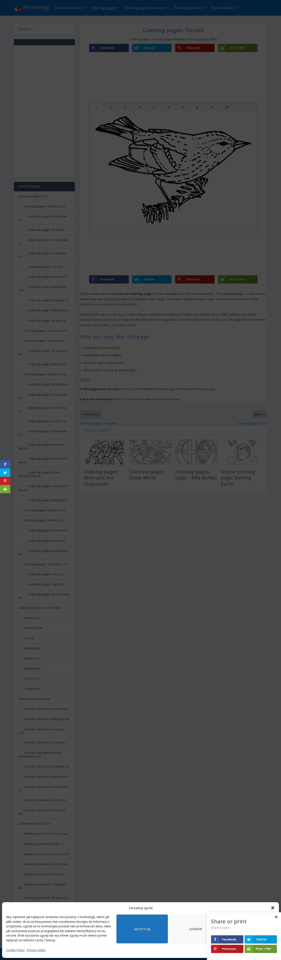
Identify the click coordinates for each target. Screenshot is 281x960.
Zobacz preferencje (249, 929)
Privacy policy (36, 950)
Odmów (195, 929)
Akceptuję (142, 929)
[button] (273, 908)
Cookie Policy (15, 950)
